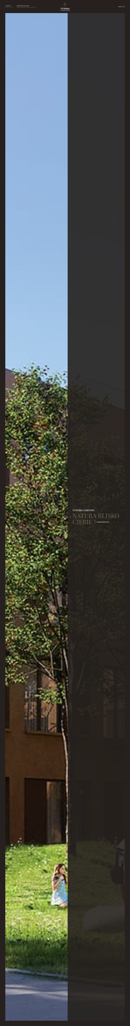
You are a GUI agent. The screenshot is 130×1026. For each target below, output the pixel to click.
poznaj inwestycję (104, 522)
